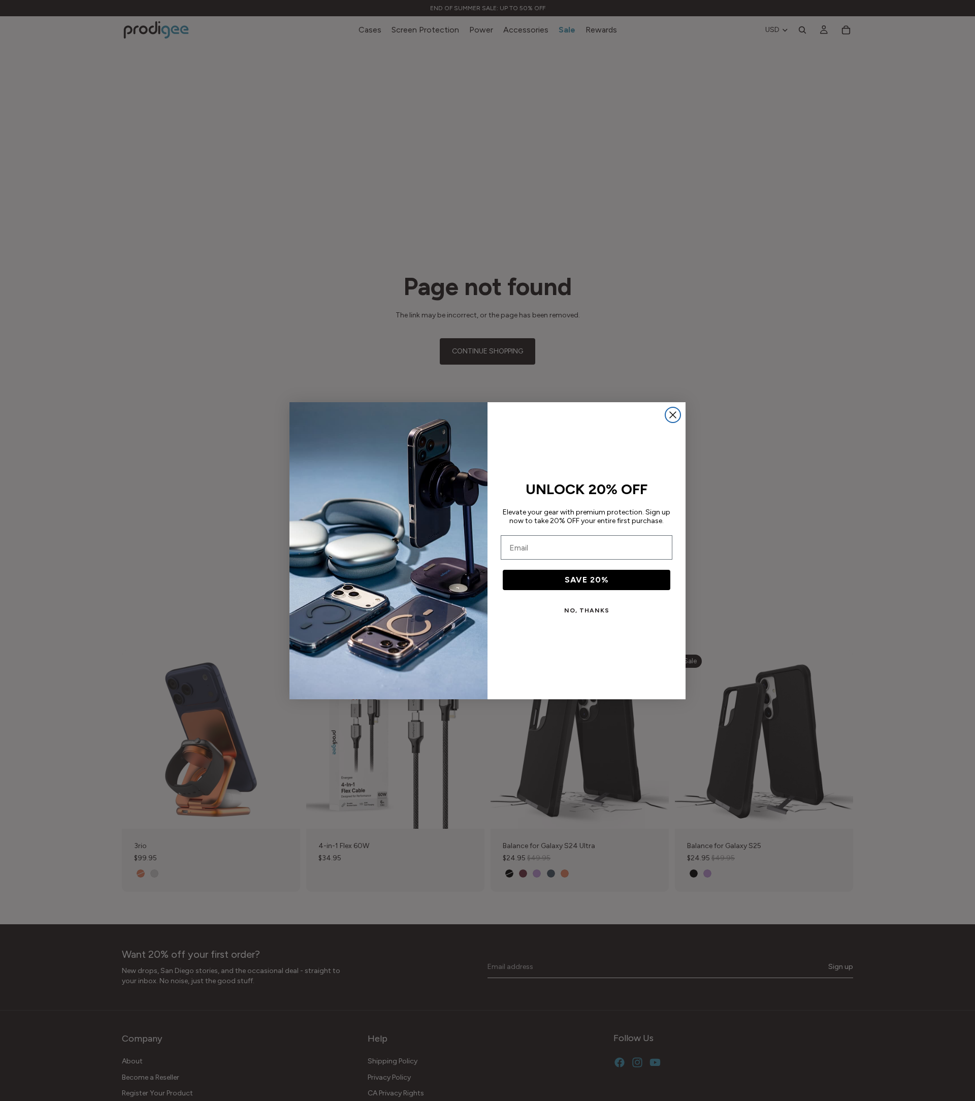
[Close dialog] (672, 415)
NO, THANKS (586, 610)
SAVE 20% (587, 580)
